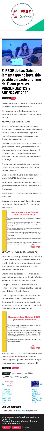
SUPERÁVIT (24, 377)
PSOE (17, 376)
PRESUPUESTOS (7, 377)
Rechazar (16, 427)
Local (15, 368)
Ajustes (27, 427)
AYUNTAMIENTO (17, 374)
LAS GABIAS (28, 373)
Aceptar (6, 427)
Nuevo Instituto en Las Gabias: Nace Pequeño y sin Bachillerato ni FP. (37, 396)
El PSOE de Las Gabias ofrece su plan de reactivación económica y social (7, 396)
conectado (21, 411)
